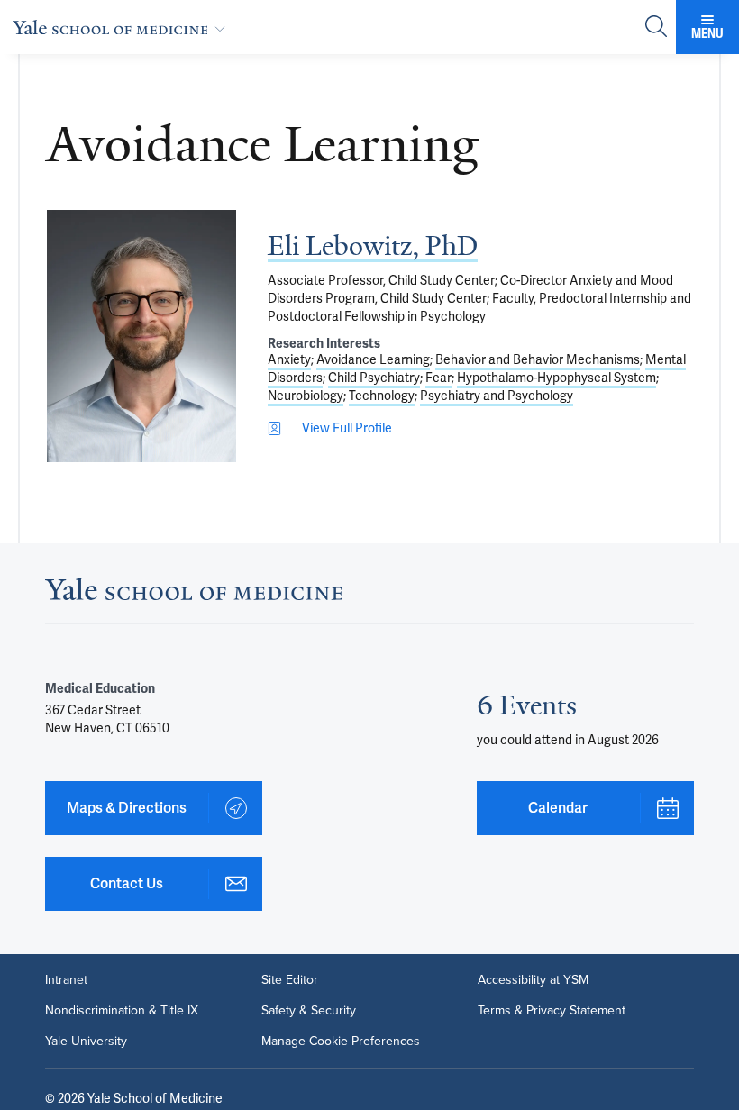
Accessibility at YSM (533, 980)
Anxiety (289, 359)
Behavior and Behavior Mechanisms (537, 359)
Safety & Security (308, 1011)
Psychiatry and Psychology (496, 395)
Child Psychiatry (374, 377)
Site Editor (289, 980)
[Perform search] (656, 27)
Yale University (86, 1041)
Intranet (66, 980)
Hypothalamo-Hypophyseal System (556, 377)
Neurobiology (305, 395)
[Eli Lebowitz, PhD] (141, 336)
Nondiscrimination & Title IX (121, 1011)
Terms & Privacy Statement (551, 1011)
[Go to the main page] (122, 27)
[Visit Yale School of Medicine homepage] (193, 594)
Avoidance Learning (373, 359)
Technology (382, 395)
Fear (438, 377)
